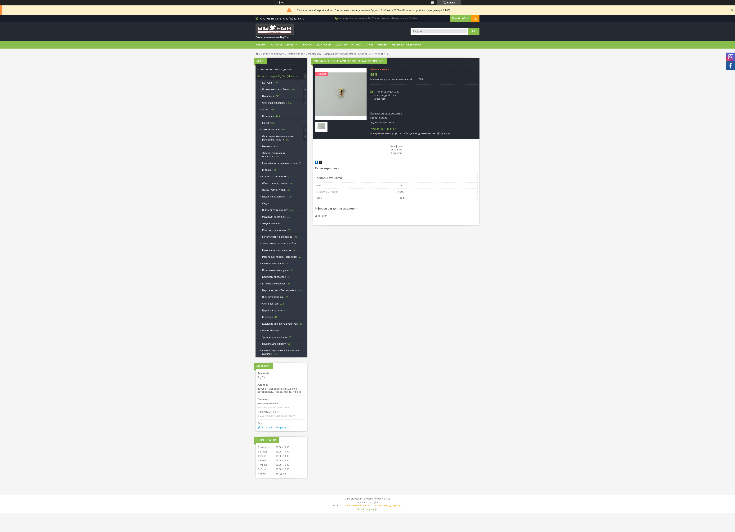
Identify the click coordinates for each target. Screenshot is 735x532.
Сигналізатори (270, 303)
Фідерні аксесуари (273, 263)
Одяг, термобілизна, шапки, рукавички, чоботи (278, 138)
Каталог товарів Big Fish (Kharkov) (277, 76)
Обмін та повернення (406, 44)
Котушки (267, 82)
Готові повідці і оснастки (277, 250)
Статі (369, 44)
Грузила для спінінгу (274, 343)
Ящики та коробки (272, 297)
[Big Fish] (275, 30)
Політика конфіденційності (387, 505)
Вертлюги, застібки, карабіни (279, 290)
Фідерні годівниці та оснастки (274, 155)
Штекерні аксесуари (274, 283)
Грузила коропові (272, 310)
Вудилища (268, 96)
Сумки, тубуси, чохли (274, 189)
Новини (382, 44)
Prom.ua (385, 498)
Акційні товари (271, 223)
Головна (260, 44)
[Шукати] (473, 31)
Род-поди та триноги (274, 216)
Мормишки (315, 53)
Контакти (324, 44)
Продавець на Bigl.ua (367, 502)
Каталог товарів (282, 44)
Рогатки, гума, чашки (274, 230)
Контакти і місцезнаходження (274, 69)
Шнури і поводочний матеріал (279, 163)
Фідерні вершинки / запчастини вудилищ (280, 352)
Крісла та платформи (274, 176)
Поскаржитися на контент (357, 505)
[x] (320, 162)
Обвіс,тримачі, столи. (274, 183)
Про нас (307, 44)
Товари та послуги (272, 53)
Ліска (265, 109)
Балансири (268, 146)
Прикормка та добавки (275, 89)
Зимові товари (296, 53)
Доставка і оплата (348, 44)
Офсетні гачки (270, 330)
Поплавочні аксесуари (275, 270)
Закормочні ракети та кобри (279, 243)
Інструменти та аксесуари (277, 236)
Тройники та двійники (274, 337)
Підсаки (266, 169)
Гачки (265, 122)
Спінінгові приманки (273, 102)
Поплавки (268, 116)
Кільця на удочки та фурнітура (280, 323)
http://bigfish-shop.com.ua (276, 427)
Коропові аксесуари (274, 276)
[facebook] (316, 162)
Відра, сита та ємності (275, 210)
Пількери (267, 317)
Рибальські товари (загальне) (279, 256)
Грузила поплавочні (274, 196)
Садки (265, 203)
